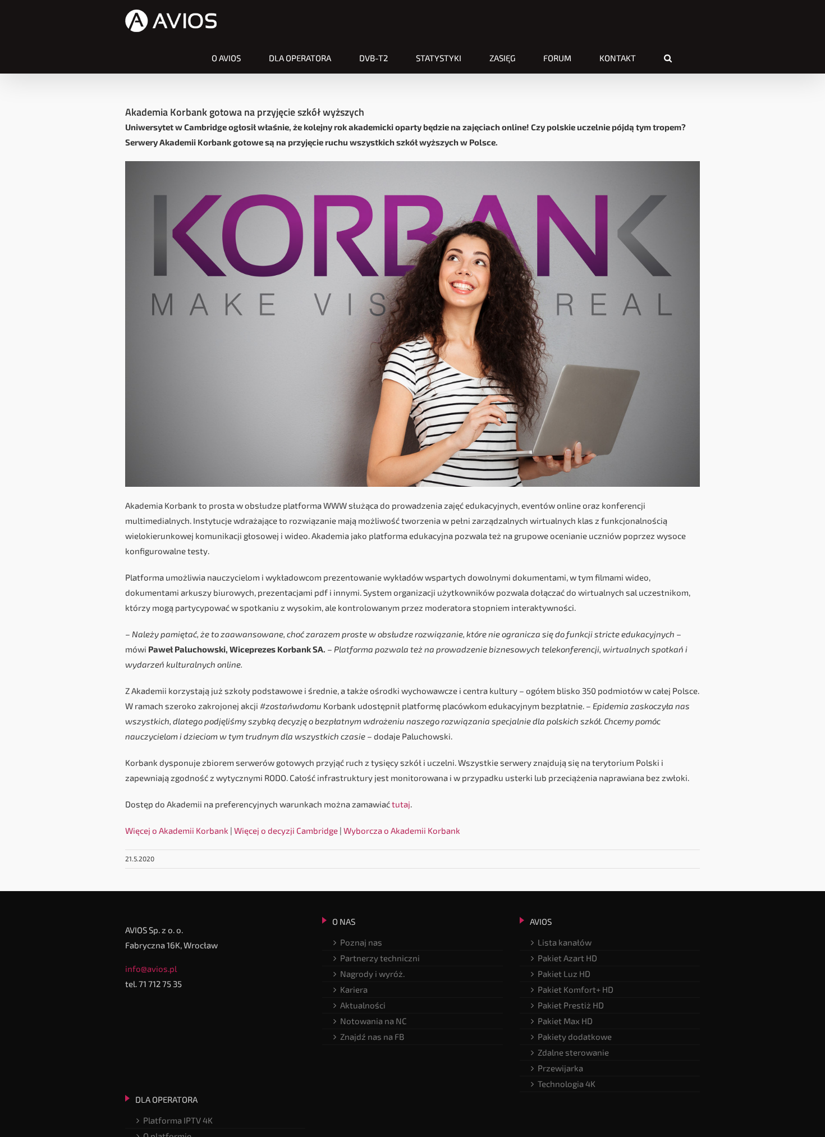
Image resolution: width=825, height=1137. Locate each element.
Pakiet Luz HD (564, 974)
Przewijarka (560, 1068)
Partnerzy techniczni (380, 958)
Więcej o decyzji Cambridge (286, 830)
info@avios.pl (151, 969)
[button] (668, 58)
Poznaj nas (361, 942)
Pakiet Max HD (565, 1021)
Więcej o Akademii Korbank (176, 830)
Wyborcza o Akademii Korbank (401, 830)
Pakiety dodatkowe (575, 1036)
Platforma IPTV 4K (178, 1120)
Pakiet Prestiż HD (571, 1005)
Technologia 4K (566, 1084)
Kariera (354, 989)
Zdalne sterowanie (573, 1052)
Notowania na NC (373, 1021)
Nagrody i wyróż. (372, 974)
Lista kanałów (565, 942)
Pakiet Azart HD (567, 958)
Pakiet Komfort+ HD (575, 989)
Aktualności (363, 1005)
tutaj (401, 804)
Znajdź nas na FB (372, 1036)
